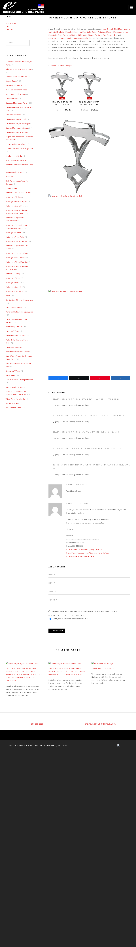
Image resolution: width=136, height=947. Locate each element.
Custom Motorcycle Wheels (17, 132)
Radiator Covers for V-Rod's (17, 351)
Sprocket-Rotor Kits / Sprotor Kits (19, 379)
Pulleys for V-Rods (13, 347)
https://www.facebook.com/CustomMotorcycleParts (87, 553)
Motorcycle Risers (13, 278)
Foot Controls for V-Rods (16, 160)
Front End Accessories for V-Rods (19, 164)
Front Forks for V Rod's (15, 172)
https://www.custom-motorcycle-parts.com (84, 549)
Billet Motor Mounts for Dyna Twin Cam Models (97, 35)
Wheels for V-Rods (13, 408)
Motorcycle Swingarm (14, 291)
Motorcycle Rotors (13, 282)
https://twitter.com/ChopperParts (80, 556)
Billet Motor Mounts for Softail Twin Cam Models (92, 32)
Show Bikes (10, 375)
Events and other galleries (17, 144)
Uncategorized (12, 403)
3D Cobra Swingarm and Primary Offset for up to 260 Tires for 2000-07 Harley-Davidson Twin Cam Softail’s (67, 671)
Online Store (11, 23)
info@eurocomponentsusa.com (100, 724)
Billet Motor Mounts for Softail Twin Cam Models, (80, 399)
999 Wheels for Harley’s (104, 668)
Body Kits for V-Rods (14, 85)
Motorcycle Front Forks (15, 237)
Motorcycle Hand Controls (16, 241)
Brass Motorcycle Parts (15, 94)
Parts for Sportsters (14, 326)
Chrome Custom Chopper (61, 66)
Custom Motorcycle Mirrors (17, 128)
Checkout (9, 29)
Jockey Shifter (11, 188)
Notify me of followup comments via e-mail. (71, 619)
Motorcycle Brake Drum (15, 206)
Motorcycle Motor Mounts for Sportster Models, (80, 448)
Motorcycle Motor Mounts (16, 262)
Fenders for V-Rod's (14, 156)
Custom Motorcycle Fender (17, 119)
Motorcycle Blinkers (14, 197)
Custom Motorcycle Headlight (18, 123)
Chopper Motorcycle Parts (16, 103)
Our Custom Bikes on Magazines (19, 300)
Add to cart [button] (63, 96)
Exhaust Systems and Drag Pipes (19, 148)
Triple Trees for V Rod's (15, 399)
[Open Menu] (131, 7)
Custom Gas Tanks (13, 115)
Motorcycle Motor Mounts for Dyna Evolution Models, (83, 415)
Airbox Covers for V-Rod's (16, 76)
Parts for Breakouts (14, 307)
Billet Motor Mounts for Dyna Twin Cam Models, (79, 432)
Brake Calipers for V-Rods (16, 90)
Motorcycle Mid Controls (16, 257)
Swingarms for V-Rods (15, 387)
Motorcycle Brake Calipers (16, 201)
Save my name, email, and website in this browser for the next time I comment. (84, 611)
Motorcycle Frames (13, 232)
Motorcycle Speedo (14, 287)
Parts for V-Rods (12, 331)
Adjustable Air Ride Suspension (19, 69)
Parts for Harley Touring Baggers (19, 312)
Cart (7, 26)
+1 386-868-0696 (36, 724)
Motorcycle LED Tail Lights (16, 253)
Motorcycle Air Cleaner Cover (18, 192)
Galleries (9, 176)
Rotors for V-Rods (13, 371)
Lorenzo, (71, 503)
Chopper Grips (12, 98)
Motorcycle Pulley (13, 274)
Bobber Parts (11, 81)
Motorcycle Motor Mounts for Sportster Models (68, 38)
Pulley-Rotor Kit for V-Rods (17, 335)
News (8, 295)
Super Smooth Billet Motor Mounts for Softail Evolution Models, (89, 465)
